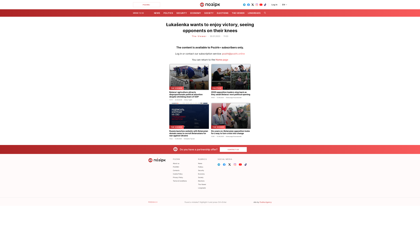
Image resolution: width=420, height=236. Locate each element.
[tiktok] (265, 4)
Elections (222, 13)
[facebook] (248, 4)
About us (176, 163)
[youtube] (261, 4)
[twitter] (252, 4)
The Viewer (238, 13)
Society (209, 13)
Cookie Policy (178, 174)
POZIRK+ (176, 167)
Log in (274, 4)
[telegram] (244, 4)
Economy (195, 13)
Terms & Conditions (180, 181)
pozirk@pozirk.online (233, 53)
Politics (168, 13)
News (157, 13)
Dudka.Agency (266, 202)
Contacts (176, 170)
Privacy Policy (178, 177)
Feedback (153, 202)
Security (181, 13)
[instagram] (256, 4)
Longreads (254, 13)
